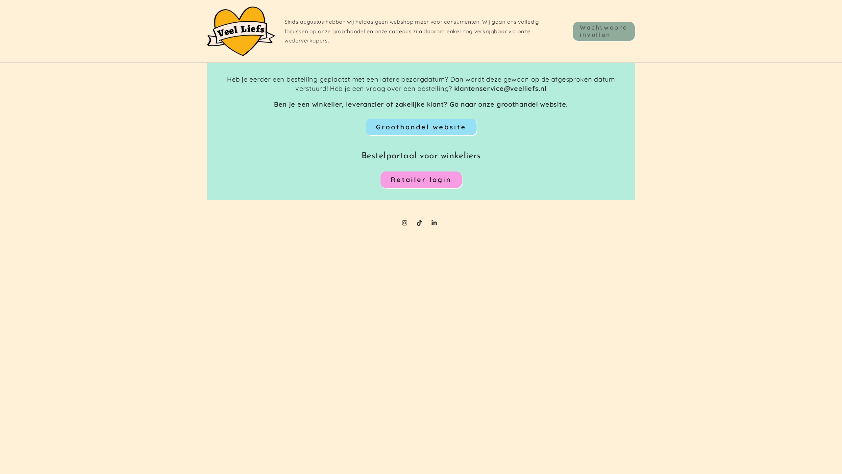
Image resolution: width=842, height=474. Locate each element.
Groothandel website (421, 127)
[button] (604, 31)
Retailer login (421, 179)
